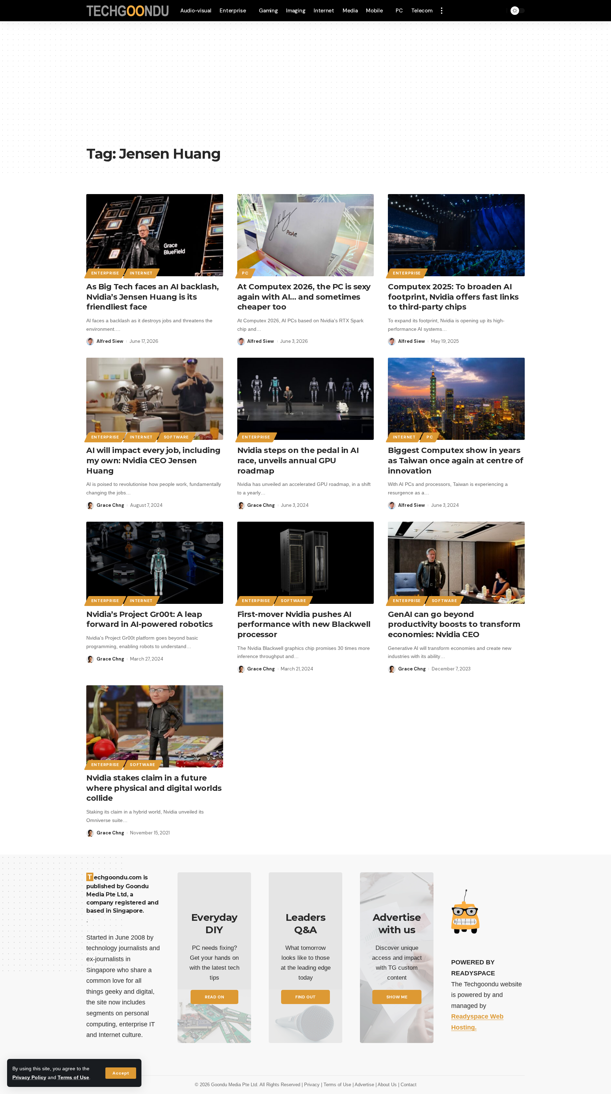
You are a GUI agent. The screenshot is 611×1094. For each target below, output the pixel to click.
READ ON (214, 997)
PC (245, 273)
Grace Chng (110, 505)
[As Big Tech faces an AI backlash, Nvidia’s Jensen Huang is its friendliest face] (154, 235)
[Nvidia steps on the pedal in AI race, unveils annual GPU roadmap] (305, 399)
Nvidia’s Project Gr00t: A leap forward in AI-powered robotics (149, 619)
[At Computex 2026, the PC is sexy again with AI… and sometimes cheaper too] (305, 235)
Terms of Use (73, 1077)
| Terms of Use (337, 1084)
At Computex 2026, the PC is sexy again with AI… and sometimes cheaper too (304, 297)
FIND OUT (305, 997)
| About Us (387, 1084)
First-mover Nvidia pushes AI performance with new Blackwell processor (304, 624)
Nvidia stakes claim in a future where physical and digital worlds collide (154, 788)
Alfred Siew (110, 341)
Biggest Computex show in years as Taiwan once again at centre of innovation (455, 460)
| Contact (407, 1084)
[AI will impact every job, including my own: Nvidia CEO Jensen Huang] (154, 399)
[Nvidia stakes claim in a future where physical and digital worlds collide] (154, 726)
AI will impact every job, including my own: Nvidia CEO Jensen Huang (153, 460)
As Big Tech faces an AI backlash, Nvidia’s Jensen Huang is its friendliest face (152, 297)
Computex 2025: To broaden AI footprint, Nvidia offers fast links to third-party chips (453, 297)
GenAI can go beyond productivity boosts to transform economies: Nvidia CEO (454, 624)
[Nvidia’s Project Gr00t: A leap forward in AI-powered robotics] (154, 563)
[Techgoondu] (127, 10)
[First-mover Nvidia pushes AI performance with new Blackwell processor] (305, 563)
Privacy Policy (29, 1077)
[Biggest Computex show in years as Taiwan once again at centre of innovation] (456, 399)
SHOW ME (396, 997)
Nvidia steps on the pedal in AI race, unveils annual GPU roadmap (298, 460)
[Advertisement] (305, 88)
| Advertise (364, 1084)
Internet (141, 273)
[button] (120, 1073)
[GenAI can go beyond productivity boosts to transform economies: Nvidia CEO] (456, 563)
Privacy (312, 1084)
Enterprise (105, 273)
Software (176, 437)
